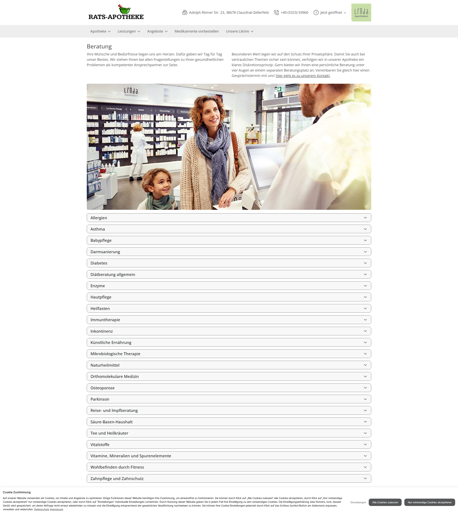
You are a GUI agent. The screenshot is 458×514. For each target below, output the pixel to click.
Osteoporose (103, 387)
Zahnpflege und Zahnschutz (117, 478)
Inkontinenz (102, 331)
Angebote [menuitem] (155, 31)
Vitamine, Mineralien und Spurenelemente (131, 455)
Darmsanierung (105, 251)
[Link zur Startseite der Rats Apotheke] (116, 12)
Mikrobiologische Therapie (115, 353)
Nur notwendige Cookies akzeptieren (430, 502)
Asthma (98, 229)
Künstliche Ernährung (111, 342)
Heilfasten (100, 308)
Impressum (56, 509)
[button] (330, 12)
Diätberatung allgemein (113, 274)
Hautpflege (101, 297)
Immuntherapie (105, 319)
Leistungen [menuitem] (127, 31)
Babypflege (101, 240)
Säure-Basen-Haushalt (112, 421)
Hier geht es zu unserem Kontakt (303, 75)
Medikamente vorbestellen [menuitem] (197, 31)
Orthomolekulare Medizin (115, 376)
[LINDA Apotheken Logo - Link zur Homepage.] (361, 12)
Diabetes (99, 263)
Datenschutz (41, 509)
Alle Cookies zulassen (385, 502)
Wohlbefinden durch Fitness (117, 467)
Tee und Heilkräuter (109, 433)
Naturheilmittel (105, 365)
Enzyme (98, 285)
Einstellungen (358, 502)
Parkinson (100, 399)
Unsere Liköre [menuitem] (237, 31)
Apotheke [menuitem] (98, 31)
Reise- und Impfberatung (114, 410)
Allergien (99, 217)
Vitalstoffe (100, 444)
